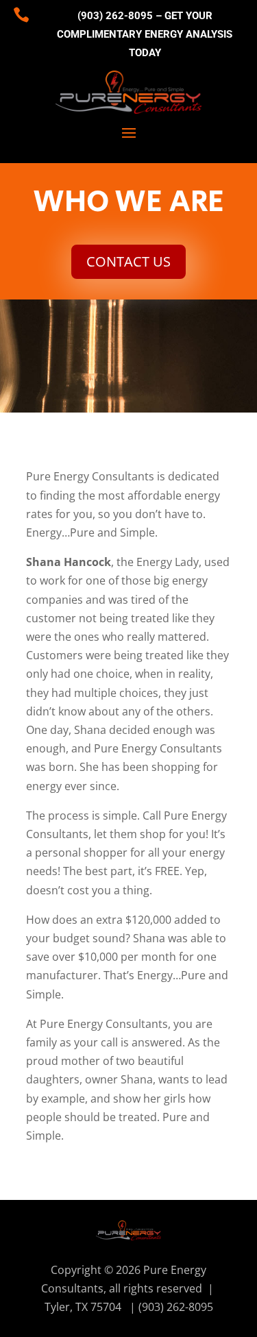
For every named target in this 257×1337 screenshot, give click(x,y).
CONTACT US (128, 261)
